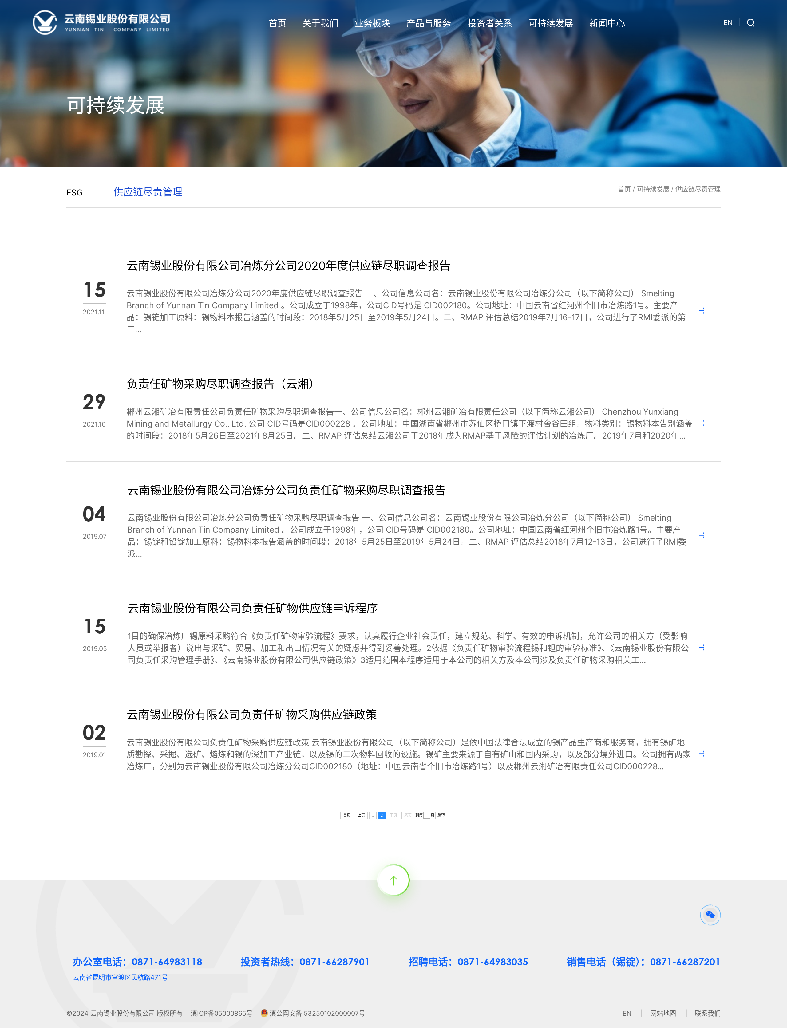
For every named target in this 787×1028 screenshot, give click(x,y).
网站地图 (663, 1013)
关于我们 (320, 23)
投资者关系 (490, 23)
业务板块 (372, 23)
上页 (361, 815)
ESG (74, 192)
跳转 (441, 815)
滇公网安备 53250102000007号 (317, 1013)
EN (728, 22)
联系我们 (708, 1013)
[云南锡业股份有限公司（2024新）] (101, 22)
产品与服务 (428, 23)
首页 (277, 23)
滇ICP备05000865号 (222, 1013)
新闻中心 (607, 23)
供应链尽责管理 (698, 189)
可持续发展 (550, 23)
